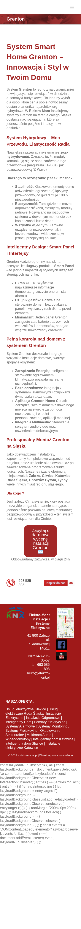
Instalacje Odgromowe (43, 725)
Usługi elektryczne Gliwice (25, 717)
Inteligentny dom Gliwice (24, 751)
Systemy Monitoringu (53, 734)
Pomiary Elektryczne (49, 730)
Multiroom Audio (39, 743)
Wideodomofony (17, 747)
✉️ (40, 549)
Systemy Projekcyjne (21, 738)
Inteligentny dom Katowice (53, 747)
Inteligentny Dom (18, 730)
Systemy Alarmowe (20, 734)
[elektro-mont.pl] (27, 11)
